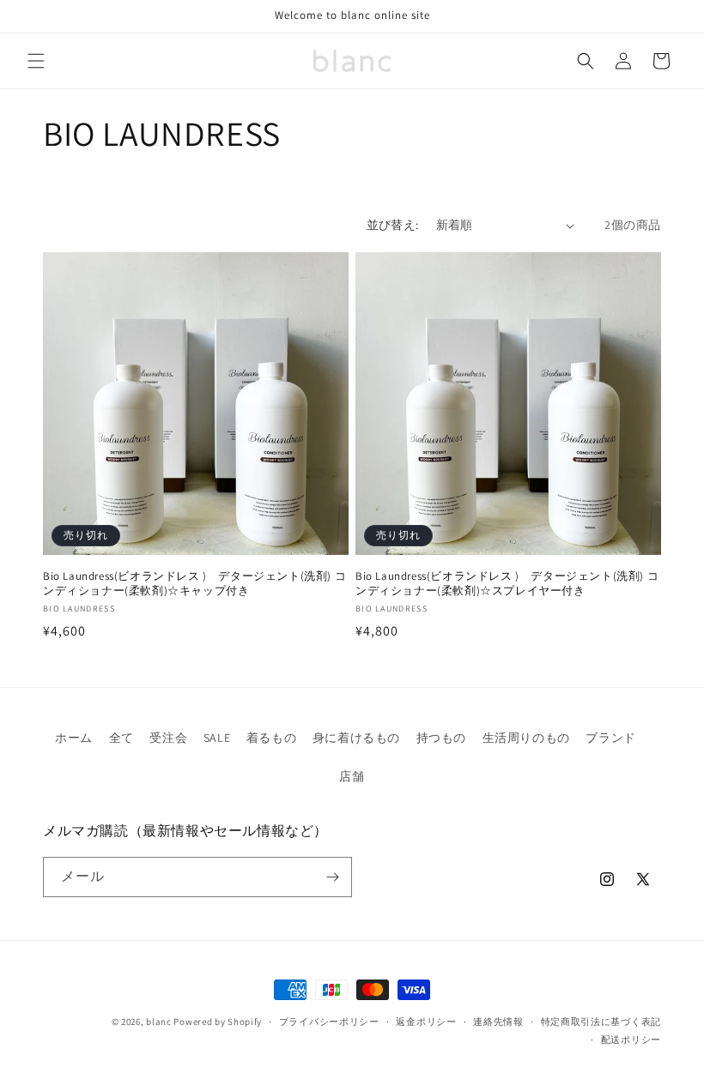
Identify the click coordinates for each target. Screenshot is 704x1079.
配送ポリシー (631, 1040)
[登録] (332, 877)
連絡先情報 (498, 1022)
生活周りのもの (526, 737)
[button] (36, 61)
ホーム (74, 737)
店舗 (351, 776)
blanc (159, 1022)
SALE (216, 737)
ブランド (610, 737)
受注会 (168, 737)
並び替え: (393, 224)
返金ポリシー (426, 1022)
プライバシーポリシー (329, 1022)
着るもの (271, 737)
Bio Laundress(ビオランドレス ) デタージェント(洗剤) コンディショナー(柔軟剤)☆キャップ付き (194, 584)
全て (121, 737)
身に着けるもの (356, 737)
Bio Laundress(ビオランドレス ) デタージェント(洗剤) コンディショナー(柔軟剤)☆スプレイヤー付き (506, 584)
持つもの (441, 737)
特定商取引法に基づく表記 (601, 1022)
